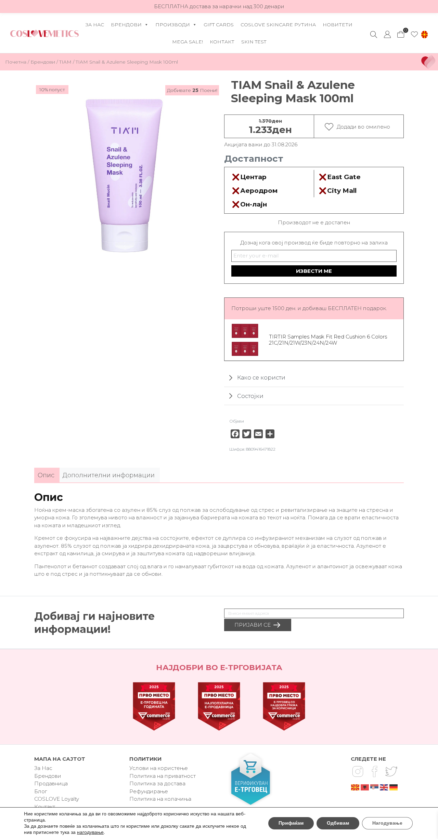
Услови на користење (158, 768)
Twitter (391, 771)
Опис (46, 475)
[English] (384, 787)
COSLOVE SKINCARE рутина (278, 25)
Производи (172, 25)
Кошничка (401, 32)
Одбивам (338, 823)
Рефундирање (148, 791)
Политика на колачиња (160, 799)
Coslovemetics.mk (44, 33)
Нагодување (387, 823)
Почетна (15, 62)
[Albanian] (365, 787)
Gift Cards (219, 25)
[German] (393, 787)
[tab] (46, 475)
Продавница (51, 783)
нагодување (90, 832)
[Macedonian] (355, 787)
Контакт (222, 42)
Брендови (126, 25)
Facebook (374, 771)
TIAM (65, 62)
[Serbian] (374, 787)
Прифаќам (291, 823)
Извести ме (314, 271)
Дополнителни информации (109, 475)
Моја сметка (387, 34)
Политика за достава (157, 783)
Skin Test (253, 42)
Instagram (357, 771)
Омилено (414, 34)
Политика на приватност (162, 776)
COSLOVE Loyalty (56, 799)
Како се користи (261, 377)
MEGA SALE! (187, 42)
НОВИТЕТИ (337, 25)
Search (373, 34)
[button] (424, 34)
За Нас (95, 25)
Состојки (250, 395)
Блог (40, 791)
